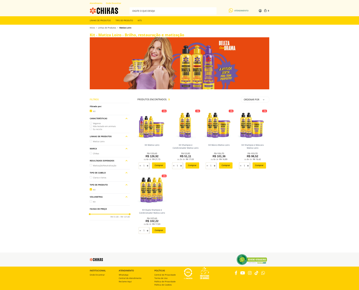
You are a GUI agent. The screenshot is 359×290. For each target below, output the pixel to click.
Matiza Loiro (125, 28)
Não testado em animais (104, 126)
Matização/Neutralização (104, 165)
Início (92, 27)
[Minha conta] (260, 10)
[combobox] (173, 11)
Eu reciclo (97, 129)
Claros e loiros (99, 177)
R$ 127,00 (124, 217)
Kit (94, 111)
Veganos (97, 123)
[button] (110, 106)
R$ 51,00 (114, 217)
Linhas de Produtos (107, 28)
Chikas (96, 153)
